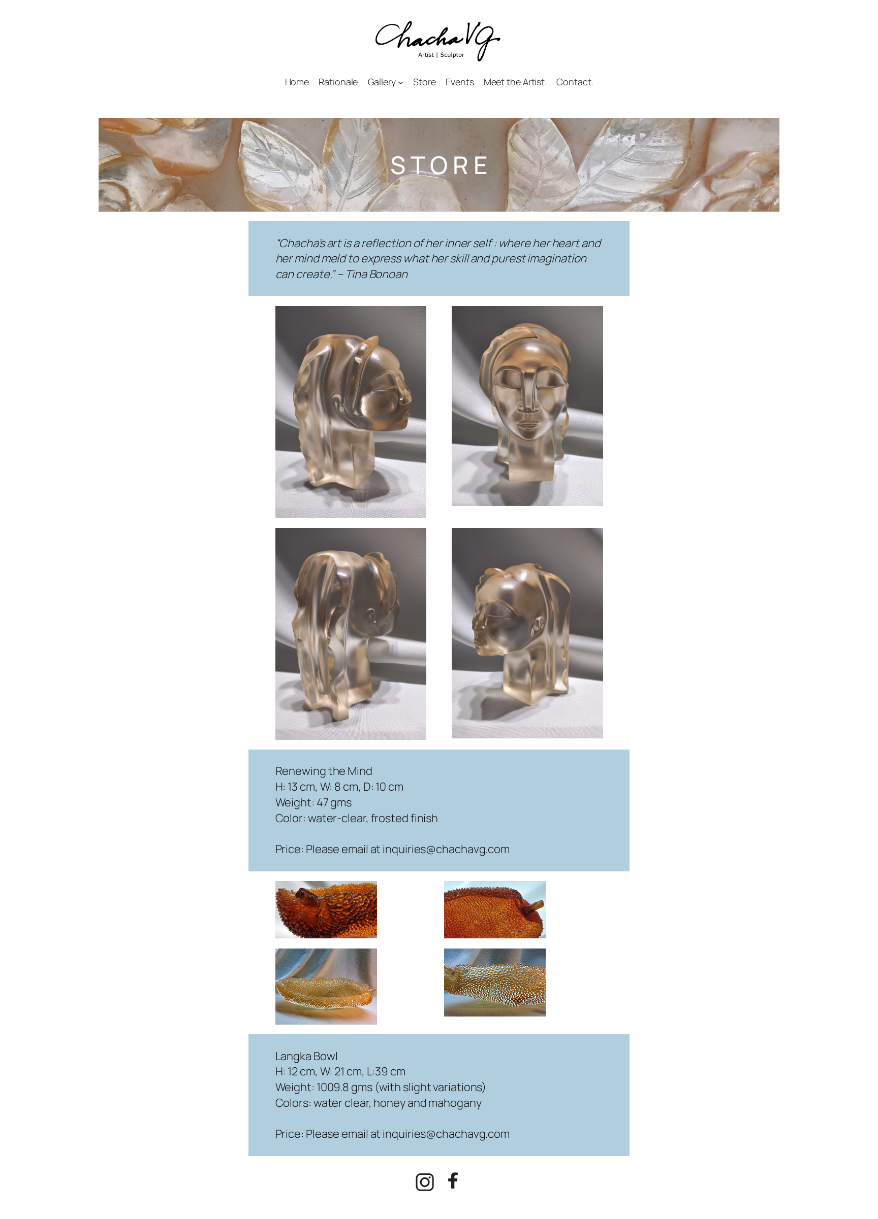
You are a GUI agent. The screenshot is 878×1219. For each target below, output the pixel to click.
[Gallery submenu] (400, 82)
